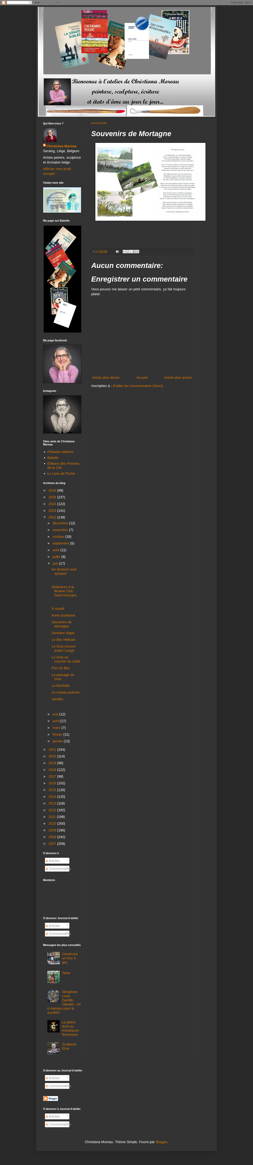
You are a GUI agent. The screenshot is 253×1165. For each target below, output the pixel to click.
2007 (53, 844)
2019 (53, 763)
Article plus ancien (178, 377)
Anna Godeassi (63, 615)
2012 (53, 810)
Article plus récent (105, 377)
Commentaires (59, 869)
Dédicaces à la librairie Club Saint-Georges (64, 591)
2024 (53, 504)
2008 (53, 837)
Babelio (53, 458)
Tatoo (66, 973)
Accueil (141, 377)
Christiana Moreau (61, 146)
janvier (58, 741)
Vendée (57, 699)
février (58, 734)
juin (56, 563)
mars (57, 728)
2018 (53, 770)
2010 (53, 823)
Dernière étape (63, 633)
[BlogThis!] (127, 251)
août (56, 550)
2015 (53, 790)
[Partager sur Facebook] (134, 251)
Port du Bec (61, 668)
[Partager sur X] (131, 251)
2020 (53, 756)
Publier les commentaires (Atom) (138, 386)
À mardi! (58, 609)
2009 (53, 830)
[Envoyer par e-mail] (124, 251)
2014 (53, 796)
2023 (53, 510)
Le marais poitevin (66, 692)
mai (56, 714)
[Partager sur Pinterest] (137, 251)
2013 (53, 803)
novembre (61, 530)
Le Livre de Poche (61, 473)
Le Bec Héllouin (63, 640)
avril (56, 721)
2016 (53, 783)
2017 (53, 776)
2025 (53, 497)
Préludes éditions (60, 452)
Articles (54, 861)
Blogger (161, 1142)
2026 (53, 490)
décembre (61, 523)
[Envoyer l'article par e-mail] (117, 251)
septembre (61, 543)
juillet (57, 557)
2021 (53, 749)
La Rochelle (61, 686)
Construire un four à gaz (70, 958)
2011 (53, 817)
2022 (53, 517)
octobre (59, 536)
